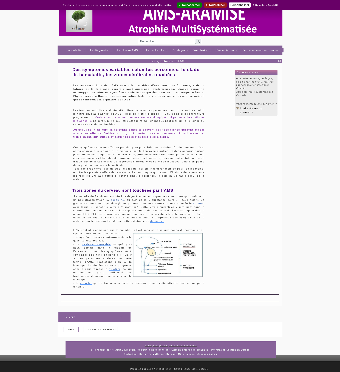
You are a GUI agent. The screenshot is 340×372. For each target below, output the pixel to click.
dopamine (117, 199)
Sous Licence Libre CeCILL (191, 369)
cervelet (86, 283)
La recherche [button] (156, 50)
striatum (198, 203)
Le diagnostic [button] (100, 50)
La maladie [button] (75, 50)
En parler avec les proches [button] (261, 50)
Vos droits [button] (201, 50)
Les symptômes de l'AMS (169, 61)
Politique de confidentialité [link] (265, 5)
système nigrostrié (96, 244)
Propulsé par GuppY (143, 369)
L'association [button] (225, 50)
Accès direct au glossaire (251, 108)
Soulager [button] (179, 50)
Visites (94, 317)
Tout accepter (190, 5)
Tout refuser (216, 5)
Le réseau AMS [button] (128, 50)
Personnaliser (239, 5)
